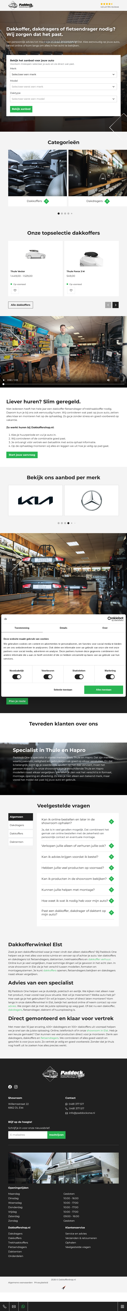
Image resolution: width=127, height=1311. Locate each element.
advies (12, 1006)
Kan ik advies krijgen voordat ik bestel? (70, 857)
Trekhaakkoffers (18, 1242)
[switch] (48, 676)
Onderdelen (15, 1256)
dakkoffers (49, 970)
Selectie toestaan (63, 689)
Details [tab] (63, 628)
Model (14, 80)
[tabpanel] (78, 868)
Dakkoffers (15, 1238)
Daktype (15, 93)
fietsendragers (50, 1038)
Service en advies (76, 1233)
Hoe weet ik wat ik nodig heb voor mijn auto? (75, 901)
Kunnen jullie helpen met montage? (68, 890)
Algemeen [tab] (16, 816)
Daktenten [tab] (16, 841)
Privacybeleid (41, 1282)
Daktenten (15, 1251)
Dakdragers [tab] (17, 825)
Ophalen (70, 1242)
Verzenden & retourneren (81, 1238)
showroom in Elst (97, 1030)
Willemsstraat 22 (18, 1106)
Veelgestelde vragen (78, 1247)
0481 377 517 (76, 1104)
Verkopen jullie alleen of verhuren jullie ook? (74, 846)
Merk (13, 68)
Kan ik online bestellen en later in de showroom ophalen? (68, 821)
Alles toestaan (103, 689)
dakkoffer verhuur (99, 959)
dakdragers (15, 1009)
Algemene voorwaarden (20, 1282)
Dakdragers (15, 1233)
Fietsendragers (17, 1247)
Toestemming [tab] (22, 628)
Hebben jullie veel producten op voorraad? (73, 868)
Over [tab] (105, 628)
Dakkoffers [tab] (16, 833)
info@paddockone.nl (82, 1113)
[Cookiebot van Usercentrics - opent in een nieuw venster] (109, 619)
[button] (59, 214)
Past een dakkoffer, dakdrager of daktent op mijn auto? (74, 912)
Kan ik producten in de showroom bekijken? (74, 879)
